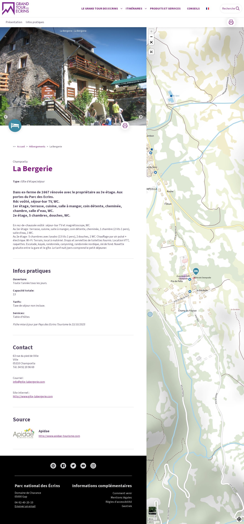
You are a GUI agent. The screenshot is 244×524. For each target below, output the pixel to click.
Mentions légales (121, 497)
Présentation (14, 22)
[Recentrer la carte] (151, 52)
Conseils (193, 9)
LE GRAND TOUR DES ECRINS (99, 9)
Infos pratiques (35, 22)
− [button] (151, 37)
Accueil (21, 146)
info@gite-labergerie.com (29, 382)
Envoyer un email (25, 506)
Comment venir (122, 493)
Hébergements (37, 146)
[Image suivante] (140, 76)
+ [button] (151, 31)
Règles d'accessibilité (119, 502)
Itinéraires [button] (134, 9)
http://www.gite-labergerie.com (33, 396)
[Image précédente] (5, 76)
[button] (151, 42)
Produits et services (165, 9)
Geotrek (127, 506)
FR (212, 9)
